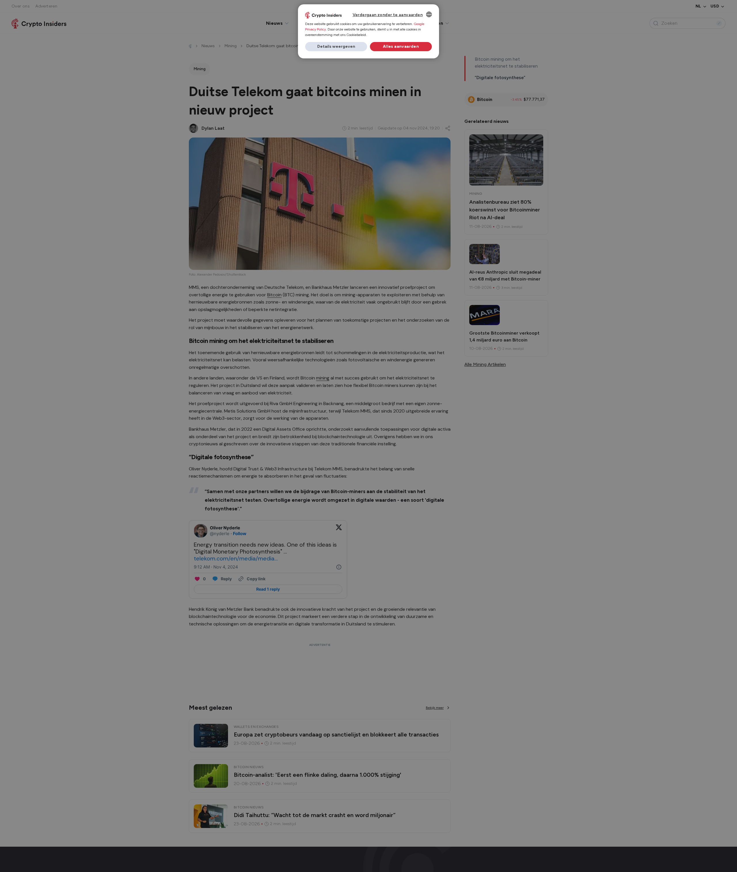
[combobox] (429, 14)
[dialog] (368, 31)
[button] (336, 46)
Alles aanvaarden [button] (401, 46)
